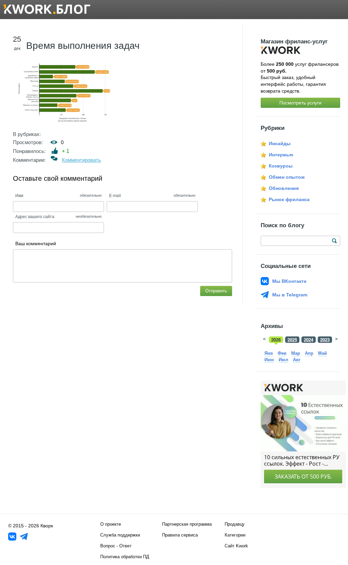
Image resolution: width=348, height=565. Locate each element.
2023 (325, 339)
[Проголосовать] (55, 151)
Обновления (284, 188)
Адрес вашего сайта (34, 216)
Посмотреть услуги (300, 102)
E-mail (115, 195)
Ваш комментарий (35, 243)
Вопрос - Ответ (116, 545)
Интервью (281, 154)
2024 (308, 339)
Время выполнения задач (83, 45)
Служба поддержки (120, 535)
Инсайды (280, 143)
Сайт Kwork (236, 545)
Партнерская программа (187, 524)
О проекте (110, 524)
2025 (292, 339)
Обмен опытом (286, 177)
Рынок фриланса (289, 199)
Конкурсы (281, 166)
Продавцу (235, 524)
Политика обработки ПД (124, 556)
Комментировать (81, 160)
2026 (276, 339)
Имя (19, 195)
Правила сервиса (180, 535)
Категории (235, 535)
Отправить (216, 290)
